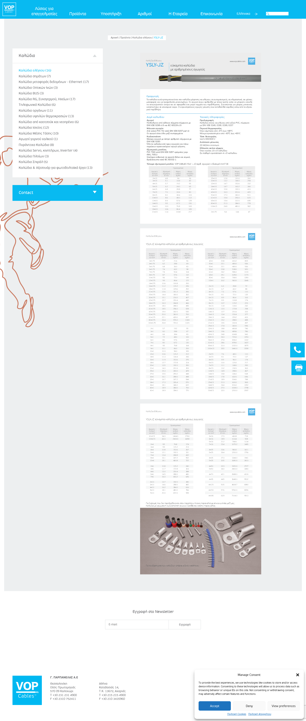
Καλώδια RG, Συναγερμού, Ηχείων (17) (47, 99)
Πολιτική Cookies (236, 714)
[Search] (268, 13)
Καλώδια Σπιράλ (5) (33, 162)
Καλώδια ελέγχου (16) (35, 70)
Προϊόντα (77, 13)
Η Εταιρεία (178, 13)
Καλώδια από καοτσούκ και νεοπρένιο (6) (49, 122)
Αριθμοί (145, 13)
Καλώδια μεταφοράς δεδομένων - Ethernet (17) (54, 82)
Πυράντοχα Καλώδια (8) (36, 145)
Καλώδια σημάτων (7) (35, 76)
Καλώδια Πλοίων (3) (34, 156)
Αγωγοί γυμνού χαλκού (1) (38, 139)
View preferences (284, 706)
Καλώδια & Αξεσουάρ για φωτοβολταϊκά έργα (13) (55, 168)
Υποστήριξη (111, 13)
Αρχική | (115, 37)
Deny (249, 706)
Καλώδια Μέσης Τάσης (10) (38, 133)
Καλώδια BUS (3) (31, 93)
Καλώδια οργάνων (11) (36, 111)
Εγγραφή (185, 624)
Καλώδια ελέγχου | (143, 37)
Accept (214, 706)
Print (299, 368)
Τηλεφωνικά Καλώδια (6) (37, 105)
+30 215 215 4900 (114, 695)
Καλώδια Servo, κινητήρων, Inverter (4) (48, 150)
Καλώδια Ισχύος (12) (34, 128)
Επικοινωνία (211, 13)
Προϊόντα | (126, 37)
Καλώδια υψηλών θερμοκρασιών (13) (46, 116)
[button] (298, 675)
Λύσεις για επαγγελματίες (44, 11)
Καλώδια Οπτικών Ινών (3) (38, 88)
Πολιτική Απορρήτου (259, 714)
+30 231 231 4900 (65, 695)
